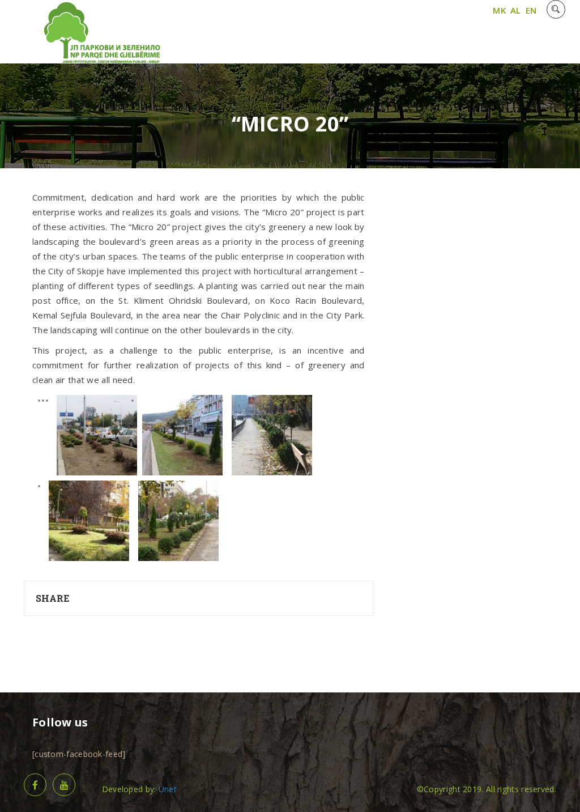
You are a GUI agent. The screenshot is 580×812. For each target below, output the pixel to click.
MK (499, 10)
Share (53, 598)
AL (515, 10)
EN (531, 10)
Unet (168, 789)
